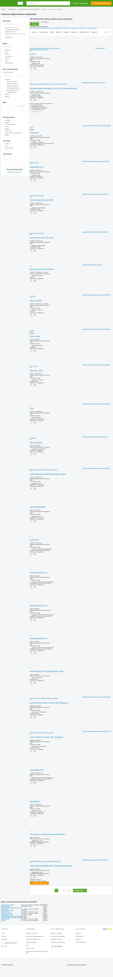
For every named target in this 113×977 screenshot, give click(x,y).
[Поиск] (28, 3)
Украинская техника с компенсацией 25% (36, 952)
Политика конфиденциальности (35, 936)
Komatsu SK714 (5, 906)
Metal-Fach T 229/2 (36, 370)
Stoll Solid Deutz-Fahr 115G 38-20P (41, 200)
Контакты (4, 939)
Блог (27, 945)
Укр (2, 946)
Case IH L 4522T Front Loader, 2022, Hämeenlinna (46, 737)
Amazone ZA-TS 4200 (7, 905)
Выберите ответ (36, 111)
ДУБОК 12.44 (34, 133)
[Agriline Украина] (8, 3)
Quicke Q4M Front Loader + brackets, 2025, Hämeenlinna (49, 703)
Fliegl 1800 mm (35, 801)
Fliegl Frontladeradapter (37, 507)
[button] (31, 68)
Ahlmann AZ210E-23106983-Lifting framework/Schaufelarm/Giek (51, 866)
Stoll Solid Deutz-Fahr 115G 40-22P (41, 238)
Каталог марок (30, 948)
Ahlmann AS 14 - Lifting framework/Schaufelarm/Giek (47, 834)
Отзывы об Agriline (31, 942)
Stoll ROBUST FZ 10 (37, 167)
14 (69, 890)
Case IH (32, 54)
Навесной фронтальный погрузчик (42, 269)
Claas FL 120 (34, 540)
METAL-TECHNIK (36, 300)
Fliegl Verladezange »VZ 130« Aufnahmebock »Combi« (48, 474)
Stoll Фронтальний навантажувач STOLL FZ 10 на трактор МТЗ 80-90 (53, 88)
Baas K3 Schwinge (36, 442)
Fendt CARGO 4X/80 (37, 770)
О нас (3, 933)
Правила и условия (31, 933)
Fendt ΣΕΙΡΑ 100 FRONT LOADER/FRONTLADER (46, 671)
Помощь (3, 936)
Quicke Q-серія (35, 336)
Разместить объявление (39, 883)
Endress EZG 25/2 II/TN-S (38, 572)
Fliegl (31, 408)
